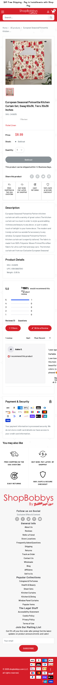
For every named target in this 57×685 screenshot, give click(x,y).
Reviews (28, 531)
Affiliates (28, 570)
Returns (28, 550)
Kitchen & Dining (28, 596)
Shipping (28, 546)
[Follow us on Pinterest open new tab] (34, 519)
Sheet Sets (28, 589)
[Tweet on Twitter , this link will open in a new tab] (43, 176)
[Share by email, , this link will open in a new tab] (49, 176)
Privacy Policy (28, 619)
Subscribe (28, 648)
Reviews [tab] (10, 321)
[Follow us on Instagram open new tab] (17, 519)
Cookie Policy (28, 616)
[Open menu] (2, 12)
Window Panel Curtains (29, 600)
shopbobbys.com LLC (18, 669)
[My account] (48, 12)
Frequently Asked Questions (28, 542)
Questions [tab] (22, 321)
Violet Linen (10, 125)
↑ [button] (50, 669)
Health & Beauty (28, 585)
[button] (53, 11)
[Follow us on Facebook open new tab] (23, 519)
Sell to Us (28, 573)
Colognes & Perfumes (28, 581)
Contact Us (28, 558)
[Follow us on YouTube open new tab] (40, 519)
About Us (28, 527)
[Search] (51, 17)
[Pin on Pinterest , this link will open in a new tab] (38, 176)
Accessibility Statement (28, 612)
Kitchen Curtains (28, 592)
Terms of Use (28, 623)
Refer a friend (28, 535)
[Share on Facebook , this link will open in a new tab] (32, 176)
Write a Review (43, 329)
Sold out (28, 159)
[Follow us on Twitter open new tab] (28, 519)
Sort (28, 338)
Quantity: (9, 150)
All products (15, 27)
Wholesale (28, 562)
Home (5, 27)
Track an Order (28, 554)
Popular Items (29, 604)
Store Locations (28, 538)
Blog (28, 566)
